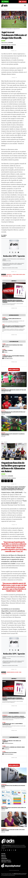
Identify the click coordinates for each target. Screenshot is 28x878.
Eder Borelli (9, 274)
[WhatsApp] (2, 47)
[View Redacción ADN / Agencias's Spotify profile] (18, 252)
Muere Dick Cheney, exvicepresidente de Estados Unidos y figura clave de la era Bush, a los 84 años (13, 326)
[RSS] (7, 850)
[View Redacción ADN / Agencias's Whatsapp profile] (15, 252)
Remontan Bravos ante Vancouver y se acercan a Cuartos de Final (13, 434)
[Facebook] (5, 47)
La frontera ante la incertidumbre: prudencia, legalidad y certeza (13, 356)
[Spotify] (9, 850)
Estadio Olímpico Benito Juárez (18, 274)
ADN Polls (4, 299)
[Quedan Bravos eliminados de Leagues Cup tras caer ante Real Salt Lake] (14, 379)
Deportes (3, 40)
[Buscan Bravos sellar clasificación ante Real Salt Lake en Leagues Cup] (14, 401)
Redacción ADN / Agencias (14, 256)
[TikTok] (11, 850)
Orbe (3, 324)
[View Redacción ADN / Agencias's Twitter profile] (12, 252)
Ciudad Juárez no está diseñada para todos (12, 344)
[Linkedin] (5, 850)
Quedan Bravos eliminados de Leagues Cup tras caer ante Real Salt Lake (13, 390)
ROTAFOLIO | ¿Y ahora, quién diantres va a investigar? (11, 319)
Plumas (3, 317)
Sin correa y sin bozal (7, 350)
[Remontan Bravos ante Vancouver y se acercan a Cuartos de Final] (14, 423)
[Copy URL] (11, 47)
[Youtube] (15, 850)
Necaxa (10, 276)
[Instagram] (3, 850)
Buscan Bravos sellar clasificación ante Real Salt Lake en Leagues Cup (13, 412)
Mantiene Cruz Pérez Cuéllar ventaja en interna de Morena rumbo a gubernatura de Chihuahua (13, 301)
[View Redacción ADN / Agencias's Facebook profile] (10, 252)
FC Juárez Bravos (4, 276)
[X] (8, 47)
